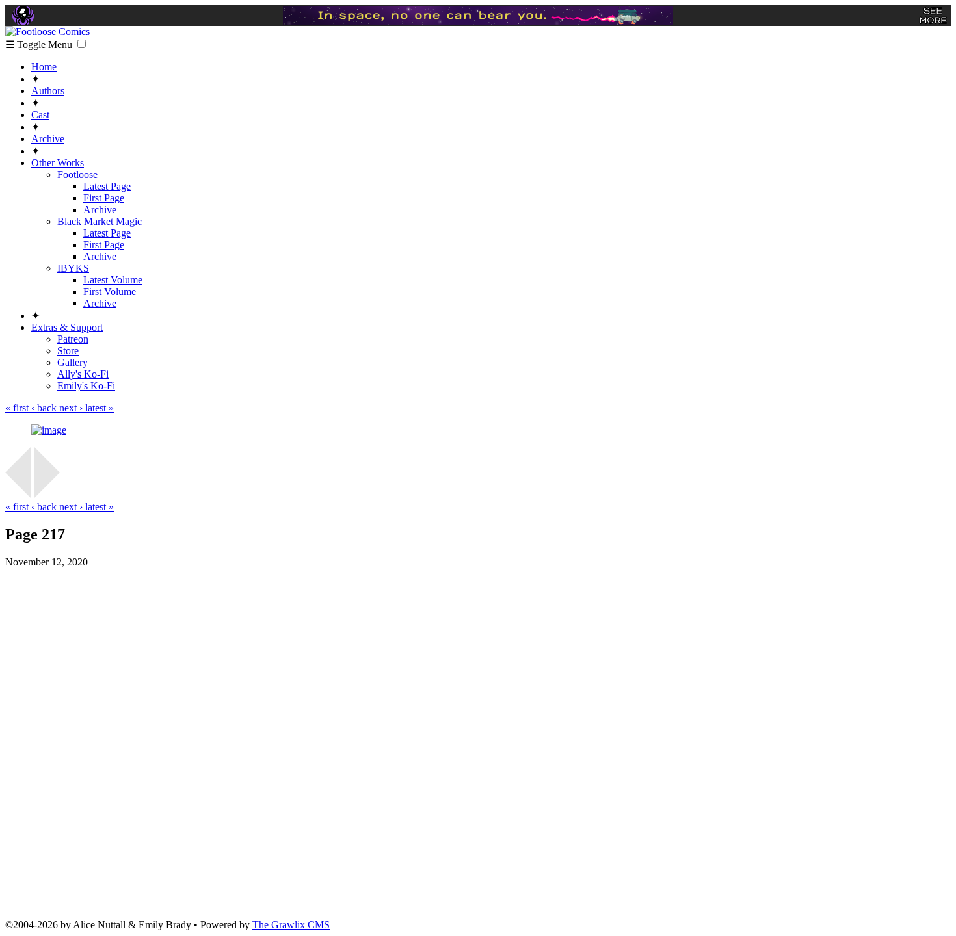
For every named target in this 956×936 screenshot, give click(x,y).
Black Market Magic (99, 221)
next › (72, 407)
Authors (47, 90)
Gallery (72, 362)
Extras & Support (67, 327)
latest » (99, 407)
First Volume (109, 291)
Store (68, 350)
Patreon (72, 338)
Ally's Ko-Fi (83, 374)
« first (18, 407)
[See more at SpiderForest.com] (933, 15)
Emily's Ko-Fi (86, 385)
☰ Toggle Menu (40, 44)
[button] (81, 44)
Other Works (57, 162)
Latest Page (107, 186)
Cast (40, 114)
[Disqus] (478, 742)
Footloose (77, 174)
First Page (103, 197)
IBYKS (73, 268)
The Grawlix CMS (291, 924)
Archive (47, 138)
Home (44, 66)
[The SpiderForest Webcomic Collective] (23, 15)
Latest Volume (112, 279)
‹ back (45, 407)
